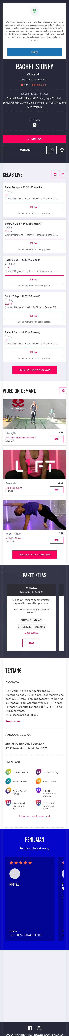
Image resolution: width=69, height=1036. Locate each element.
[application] (34, 518)
